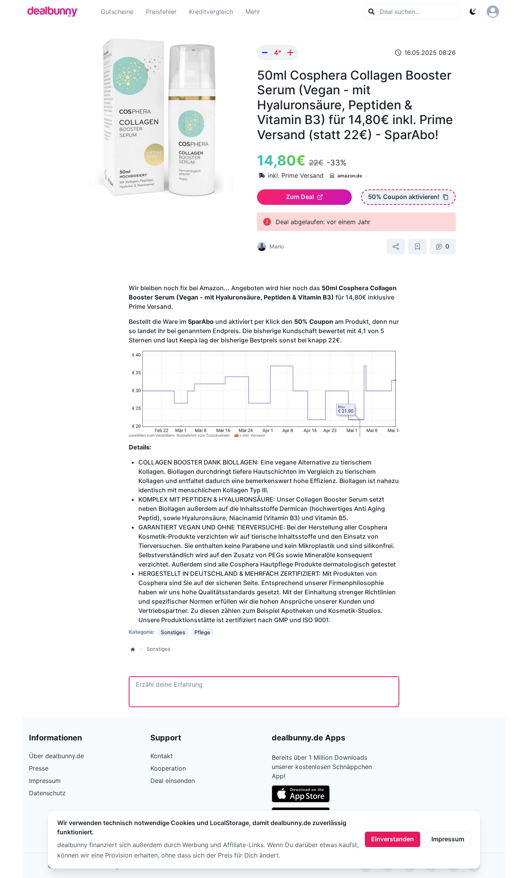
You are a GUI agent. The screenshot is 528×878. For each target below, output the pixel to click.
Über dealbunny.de (56, 756)
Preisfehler (161, 11)
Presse (38, 768)
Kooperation (168, 768)
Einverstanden (392, 839)
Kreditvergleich (211, 11)
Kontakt (161, 756)
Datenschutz (47, 793)
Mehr (252, 11)
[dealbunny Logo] (54, 11)
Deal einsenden (172, 780)
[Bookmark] (417, 246)
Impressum (447, 839)
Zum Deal (300, 197)
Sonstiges (158, 649)
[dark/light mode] (472, 11)
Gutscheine (117, 11)
